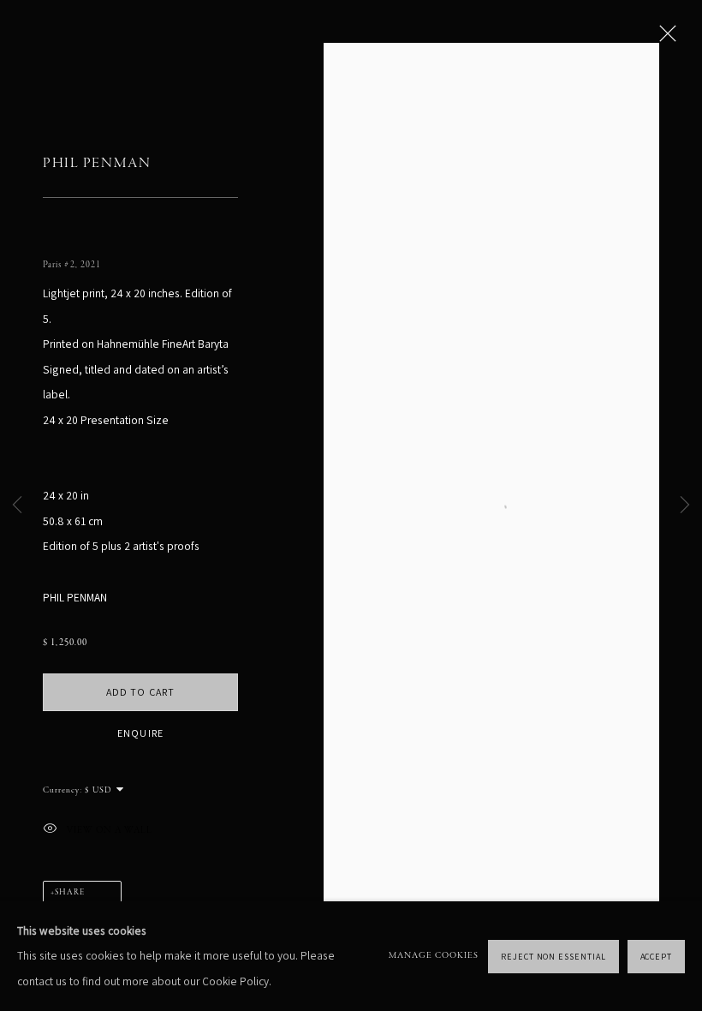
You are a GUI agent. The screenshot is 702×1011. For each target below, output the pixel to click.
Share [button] (70, 892)
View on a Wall (109, 830)
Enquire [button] (140, 733)
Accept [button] (656, 955)
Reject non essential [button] (553, 955)
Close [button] (663, 38)
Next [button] (685, 505)
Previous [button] (17, 505)
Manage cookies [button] (434, 955)
